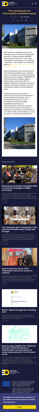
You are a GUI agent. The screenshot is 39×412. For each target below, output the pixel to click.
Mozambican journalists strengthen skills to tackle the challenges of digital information (19, 188)
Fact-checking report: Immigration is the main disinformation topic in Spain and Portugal (19, 229)
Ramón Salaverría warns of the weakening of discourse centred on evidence (17, 271)
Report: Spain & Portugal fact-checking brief (19, 311)
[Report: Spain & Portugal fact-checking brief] (19, 298)
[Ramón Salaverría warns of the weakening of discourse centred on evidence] (19, 257)
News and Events (24, 16)
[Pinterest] (22, 20)
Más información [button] (9, 402)
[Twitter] (17, 20)
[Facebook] (13, 20)
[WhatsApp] (26, 20)
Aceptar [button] (19, 407)
